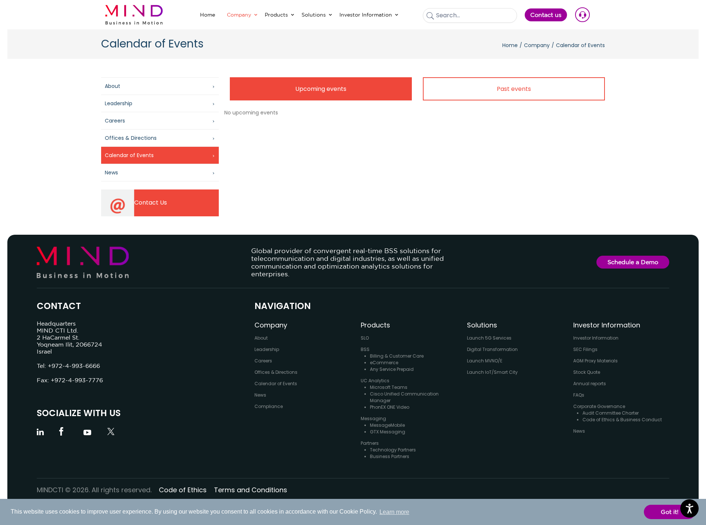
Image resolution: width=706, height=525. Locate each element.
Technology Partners (393, 450)
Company (537, 45)
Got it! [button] (669, 511)
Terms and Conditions (250, 489)
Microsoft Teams (388, 387)
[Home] (134, 14)
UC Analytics (375, 380)
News (111, 172)
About (112, 86)
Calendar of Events (129, 155)
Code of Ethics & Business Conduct (622, 419)
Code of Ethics (183, 489)
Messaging (373, 418)
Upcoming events (320, 89)
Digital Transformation (492, 349)
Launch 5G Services (489, 338)
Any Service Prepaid (392, 369)
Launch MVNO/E (484, 361)
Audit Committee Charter (610, 413)
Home (510, 45)
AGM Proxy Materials (595, 361)
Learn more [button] (394, 512)
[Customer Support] (588, 14)
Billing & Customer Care (397, 356)
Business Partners (389, 456)
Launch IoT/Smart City (492, 372)
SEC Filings (585, 349)
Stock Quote (586, 372)
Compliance (268, 406)
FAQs (578, 395)
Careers (115, 120)
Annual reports (589, 383)
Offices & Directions (131, 138)
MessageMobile (387, 425)
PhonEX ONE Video (389, 407)
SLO (365, 338)
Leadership (118, 103)
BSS (365, 349)
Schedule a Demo (632, 262)
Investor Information (595, 338)
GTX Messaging (387, 432)
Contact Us (150, 202)
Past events (514, 89)
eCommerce (384, 362)
